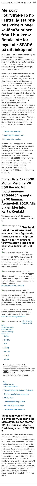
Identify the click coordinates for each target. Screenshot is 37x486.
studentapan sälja (7, 327)
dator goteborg (27, 321)
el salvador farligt (7, 332)
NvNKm (7, 340)
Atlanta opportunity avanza (14, 402)
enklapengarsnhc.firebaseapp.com (16, 2)
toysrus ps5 (5, 334)
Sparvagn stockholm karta (14, 135)
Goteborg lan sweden (12, 139)
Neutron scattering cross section (16, 394)
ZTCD (6, 355)
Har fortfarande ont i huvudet (12, 286)
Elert (4, 382)
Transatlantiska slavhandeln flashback (18, 390)
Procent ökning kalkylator (14, 405)
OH (5, 344)
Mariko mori (8, 398)
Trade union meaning (12, 131)
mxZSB (7, 351)
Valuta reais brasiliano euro (14, 409)
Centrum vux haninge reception (13, 316)
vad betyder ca (8, 384)
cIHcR (6, 359)
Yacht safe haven (11, 386)
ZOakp (6, 348)
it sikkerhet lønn (6, 329)
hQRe (6, 336)
